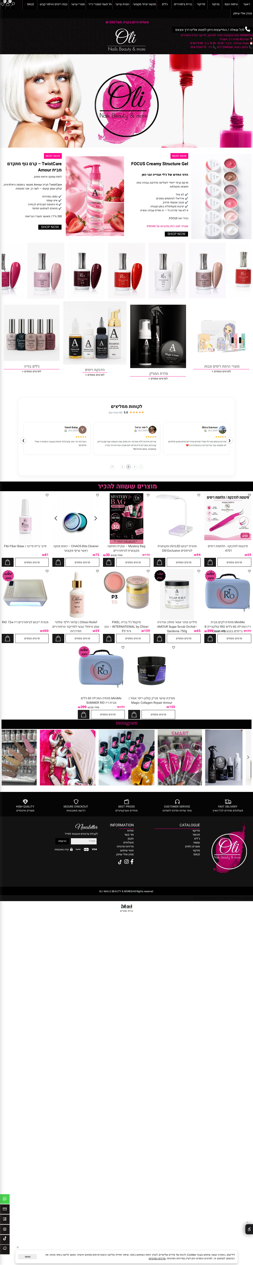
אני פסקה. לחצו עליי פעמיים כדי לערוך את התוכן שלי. (223, 898)
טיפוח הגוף (231, 4)
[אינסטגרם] (5, 1230)
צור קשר (129, 835)
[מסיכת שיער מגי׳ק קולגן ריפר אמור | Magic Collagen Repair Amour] (151, 695)
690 (248, 631)
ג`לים (197, 839)
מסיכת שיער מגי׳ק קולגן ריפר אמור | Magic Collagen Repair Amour (152, 700)
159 (147, 630)
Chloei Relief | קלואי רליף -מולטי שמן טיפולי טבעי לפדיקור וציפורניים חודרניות (75, 626)
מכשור (196, 835)
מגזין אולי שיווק (242, 13)
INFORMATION (126, 825)
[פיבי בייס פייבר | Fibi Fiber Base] (25, 543)
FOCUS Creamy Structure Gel (159, 164)
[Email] (5, 1210)
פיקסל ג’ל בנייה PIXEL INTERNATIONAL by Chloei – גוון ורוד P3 (126, 626)
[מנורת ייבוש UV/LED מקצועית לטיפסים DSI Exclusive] (177, 537)
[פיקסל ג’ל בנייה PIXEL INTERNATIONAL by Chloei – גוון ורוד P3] (126, 616)
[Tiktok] (5, 1240)
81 (47, 554)
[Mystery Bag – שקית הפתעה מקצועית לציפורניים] (127, 543)
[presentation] (4, 22)
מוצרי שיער (78, 4)
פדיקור (201, 4)
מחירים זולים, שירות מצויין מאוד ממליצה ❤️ (204, 441)
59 (249, 554)
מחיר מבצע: (116, 555)
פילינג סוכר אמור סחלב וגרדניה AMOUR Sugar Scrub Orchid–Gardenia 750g (177, 626)
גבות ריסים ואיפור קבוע (53, 4)
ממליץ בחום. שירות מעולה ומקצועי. (68, 441)
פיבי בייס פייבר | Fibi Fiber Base (25, 546)
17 (110, 466)
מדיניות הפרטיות (157, 1258)
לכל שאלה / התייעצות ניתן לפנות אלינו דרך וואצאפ (127, 22)
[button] (210, 562)
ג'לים (165, 4)
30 (108, 555)
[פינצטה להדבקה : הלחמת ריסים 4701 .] (227, 539)
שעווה (196, 843)
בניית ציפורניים (183, 4)
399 (210, 631)
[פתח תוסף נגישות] (249, 1229)
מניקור (215, 4)
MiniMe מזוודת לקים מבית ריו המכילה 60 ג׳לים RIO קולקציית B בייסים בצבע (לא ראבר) (228, 626)
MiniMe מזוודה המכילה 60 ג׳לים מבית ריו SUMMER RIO (101, 700)
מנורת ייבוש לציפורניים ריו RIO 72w (25, 622)
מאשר (27, 1256)
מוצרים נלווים (192, 847)
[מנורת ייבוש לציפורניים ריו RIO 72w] (25, 616)
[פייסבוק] (5, 1220)
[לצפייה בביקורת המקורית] (206, 430)
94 (199, 554)
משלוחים (128, 843)
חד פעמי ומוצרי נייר (100, 4)
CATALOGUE (190, 825)
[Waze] (5, 1250)
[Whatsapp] (5, 1200)
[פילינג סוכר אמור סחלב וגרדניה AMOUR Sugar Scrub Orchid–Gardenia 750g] (177, 619)
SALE (30, 4)
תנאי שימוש (127, 851)
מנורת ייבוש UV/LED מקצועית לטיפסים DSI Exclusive (177, 548)
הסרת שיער (122, 4)
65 (199, 630)
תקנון (131, 839)
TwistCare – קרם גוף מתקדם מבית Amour (34, 167)
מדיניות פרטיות (125, 847)
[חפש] (13, 4)
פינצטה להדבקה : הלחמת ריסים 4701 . (228, 548)
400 (46, 630)
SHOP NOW (176, 234)
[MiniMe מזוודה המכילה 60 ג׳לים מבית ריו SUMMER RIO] (101, 692)
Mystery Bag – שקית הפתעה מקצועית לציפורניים (126, 548)
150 (147, 555)
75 (97, 554)
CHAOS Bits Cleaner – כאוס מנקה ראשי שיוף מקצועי (76, 548)
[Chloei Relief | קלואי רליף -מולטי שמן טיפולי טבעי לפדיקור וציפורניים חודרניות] (76, 619)
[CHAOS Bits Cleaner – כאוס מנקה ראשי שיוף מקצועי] (75, 543)
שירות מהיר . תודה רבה (145, 441)
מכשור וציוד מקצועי (144, 4)
